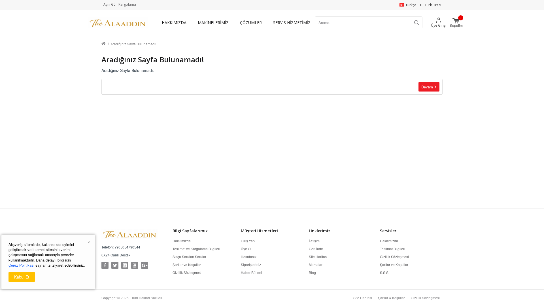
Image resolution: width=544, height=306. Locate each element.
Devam (427, 87)
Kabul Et (21, 277)
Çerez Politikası (21, 265)
